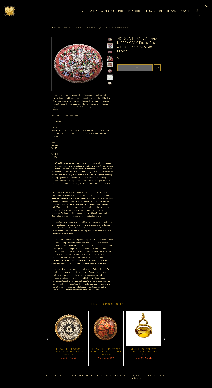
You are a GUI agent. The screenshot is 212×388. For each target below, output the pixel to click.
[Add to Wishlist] (157, 67)
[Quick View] (68, 328)
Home (53, 28)
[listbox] (202, 15)
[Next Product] (164, 338)
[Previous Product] (47, 338)
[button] (198, 10)
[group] (106, 339)
